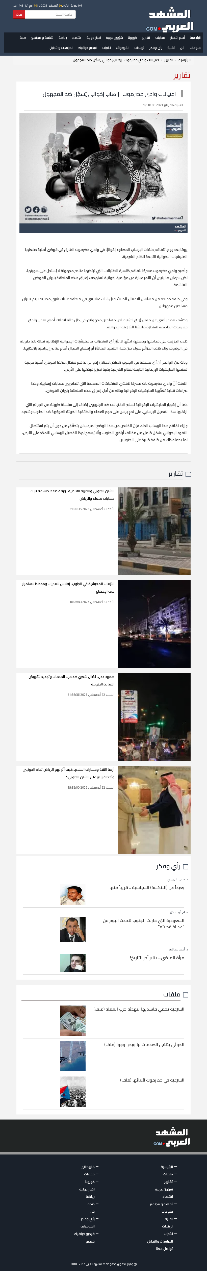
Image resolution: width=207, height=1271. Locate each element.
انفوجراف (122, 48)
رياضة (63, 37)
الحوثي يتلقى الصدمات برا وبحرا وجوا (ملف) (144, 1045)
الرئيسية (195, 37)
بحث (19, 14)
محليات (160, 37)
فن (182, 48)
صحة (23, 37)
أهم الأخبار (177, 37)
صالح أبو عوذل (179, 912)
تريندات (139, 48)
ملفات (171, 994)
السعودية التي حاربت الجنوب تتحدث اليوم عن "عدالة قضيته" (143, 923)
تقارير (146, 37)
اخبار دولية (94, 37)
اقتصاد (77, 37)
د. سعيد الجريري (177, 879)
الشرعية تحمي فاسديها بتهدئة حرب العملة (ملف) (138, 1009)
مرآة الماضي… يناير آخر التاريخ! (157, 958)
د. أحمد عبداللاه (178, 949)
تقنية (171, 48)
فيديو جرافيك (87, 48)
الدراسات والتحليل (61, 48)
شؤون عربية (114, 37)
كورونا (132, 37)
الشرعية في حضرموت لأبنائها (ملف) (152, 1080)
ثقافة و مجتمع (42, 37)
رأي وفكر (155, 48)
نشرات (106, 48)
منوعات (195, 48)
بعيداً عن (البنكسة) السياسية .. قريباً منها (146, 887)
